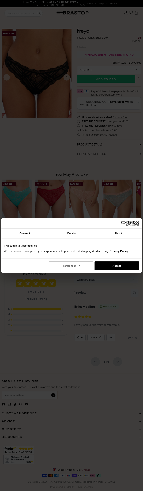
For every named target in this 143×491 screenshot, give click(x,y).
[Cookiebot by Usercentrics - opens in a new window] (123, 223)
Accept (116, 265)
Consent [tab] (25, 233)
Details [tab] (71, 233)
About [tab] (118, 233)
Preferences (69, 265)
